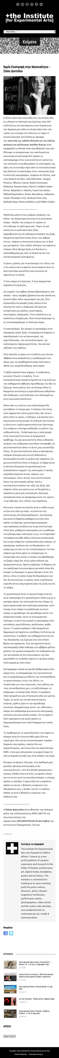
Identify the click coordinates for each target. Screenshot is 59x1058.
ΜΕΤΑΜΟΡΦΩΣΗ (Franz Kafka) (33, 821)
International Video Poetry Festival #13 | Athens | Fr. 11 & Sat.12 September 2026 (34, 963)
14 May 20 (7, 834)
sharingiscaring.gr (36, 1054)
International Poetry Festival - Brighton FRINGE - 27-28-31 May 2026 (34, 1012)
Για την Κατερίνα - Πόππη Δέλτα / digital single (36, 999)
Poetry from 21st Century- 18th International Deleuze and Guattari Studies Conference (36, 975)
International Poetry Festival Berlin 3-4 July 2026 (35, 987)
